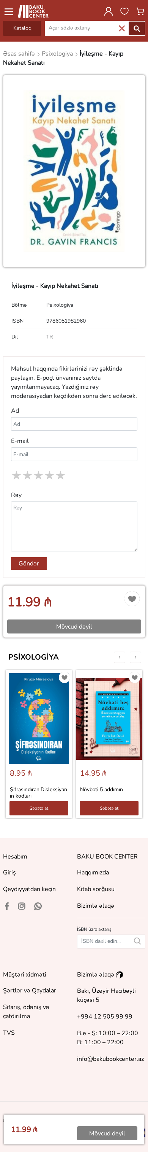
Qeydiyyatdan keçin (29, 889)
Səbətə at (39, 808)
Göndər (29, 563)
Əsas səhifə (19, 54)
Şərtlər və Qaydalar (29, 990)
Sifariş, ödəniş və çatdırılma (26, 1011)
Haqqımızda (93, 872)
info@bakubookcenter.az (110, 1059)
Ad (15, 411)
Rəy (16, 495)
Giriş (9, 872)
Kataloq (22, 28)
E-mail (20, 441)
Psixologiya (33, 657)
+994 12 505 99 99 (104, 1016)
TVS (9, 1033)
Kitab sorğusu (96, 889)
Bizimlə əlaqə (95, 906)
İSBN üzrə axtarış (94, 929)
